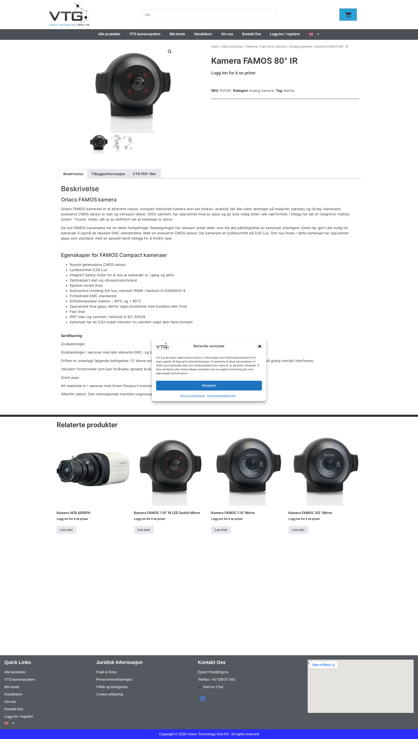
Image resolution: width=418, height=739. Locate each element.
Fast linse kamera (273, 47)
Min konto (177, 34)
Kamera (251, 47)
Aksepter (209, 385)
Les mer (66, 530)
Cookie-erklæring (109, 694)
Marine (288, 90)
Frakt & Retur (106, 672)
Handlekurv (203, 34)
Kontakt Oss (251, 34)
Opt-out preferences (192, 395)
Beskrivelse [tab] (73, 174)
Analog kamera (300, 47)
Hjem (215, 47)
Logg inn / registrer (285, 34)
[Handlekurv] (348, 14)
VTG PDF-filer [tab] (144, 174)
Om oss (227, 34)
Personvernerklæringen (221, 395)
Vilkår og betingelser (112, 687)
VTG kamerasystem (145, 34)
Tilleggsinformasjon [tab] (108, 174)
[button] (260, 346)
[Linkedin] (202, 698)
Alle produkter (109, 34)
